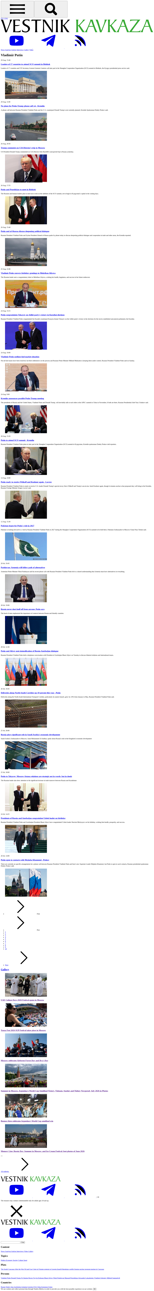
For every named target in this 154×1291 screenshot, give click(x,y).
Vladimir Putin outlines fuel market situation (20, 357)
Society (15, 1260)
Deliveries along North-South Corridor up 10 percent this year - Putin (31, 693)
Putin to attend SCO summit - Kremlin (17, 440)
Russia (3, 1287)
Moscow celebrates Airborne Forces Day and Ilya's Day (24, 1060)
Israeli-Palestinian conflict (65, 1269)
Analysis (8, 50)
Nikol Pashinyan (59, 1278)
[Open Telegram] (49, 48)
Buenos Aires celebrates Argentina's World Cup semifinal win (27, 1121)
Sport (25, 1260)
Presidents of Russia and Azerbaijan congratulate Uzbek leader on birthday (33, 818)
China (39, 1287)
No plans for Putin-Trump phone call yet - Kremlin (23, 106)
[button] (77, 1211)
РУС (3, 18)
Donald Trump (16, 1278)
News (3, 50)
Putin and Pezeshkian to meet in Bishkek (18, 189)
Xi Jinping (24, 1278)
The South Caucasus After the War (12, 1269)
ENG (6, 18)
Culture (21, 1260)
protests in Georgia (50, 1269)
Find (22, 1242)
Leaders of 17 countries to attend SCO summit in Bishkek (25, 64)
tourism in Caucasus (97, 1269)
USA (35, 1287)
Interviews (20, 50)
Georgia (30, 1287)
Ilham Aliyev (48, 1278)
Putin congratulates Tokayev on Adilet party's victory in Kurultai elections (33, 315)
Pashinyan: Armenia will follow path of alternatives (23, 567)
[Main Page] (77, 32)
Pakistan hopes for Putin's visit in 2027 (17, 526)
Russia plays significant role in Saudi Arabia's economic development (30, 735)
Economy (9, 1260)
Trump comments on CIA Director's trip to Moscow (23, 148)
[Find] (50, 9)
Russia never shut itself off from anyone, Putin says (23, 609)
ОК (95, 1289)
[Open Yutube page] (17, 48)
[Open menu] (17, 9)
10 (6, 949)
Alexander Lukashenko (86, 1278)
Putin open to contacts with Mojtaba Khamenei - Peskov (25, 860)
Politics (3, 1260)
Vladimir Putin (6, 1278)
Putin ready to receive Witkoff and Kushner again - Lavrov (26, 482)
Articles (13, 50)
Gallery (26, 50)
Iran (12, 1287)
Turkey (8, 1287)
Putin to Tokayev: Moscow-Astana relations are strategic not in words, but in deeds (36, 776)
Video (31, 50)
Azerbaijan (17, 1287)
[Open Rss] (80, 48)
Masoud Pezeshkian (71, 1278)
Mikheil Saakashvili (113, 1278)
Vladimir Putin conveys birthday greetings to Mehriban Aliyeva (28, 273)
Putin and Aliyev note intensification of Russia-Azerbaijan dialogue (29, 651)
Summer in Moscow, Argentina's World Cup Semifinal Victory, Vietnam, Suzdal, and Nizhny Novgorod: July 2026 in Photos (54, 1091)
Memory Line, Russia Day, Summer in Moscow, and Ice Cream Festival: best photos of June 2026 (43, 1151)
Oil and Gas (28, 1269)
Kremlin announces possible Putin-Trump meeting (22, 398)
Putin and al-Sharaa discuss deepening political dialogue (25, 231)
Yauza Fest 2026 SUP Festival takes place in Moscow (23, 1030)
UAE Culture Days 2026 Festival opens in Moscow (22, 1000)
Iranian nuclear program (82, 1269)
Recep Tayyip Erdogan (36, 1278)
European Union (46, 1287)
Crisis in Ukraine (38, 1269)
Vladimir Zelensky (100, 1278)
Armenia (24, 1287)
